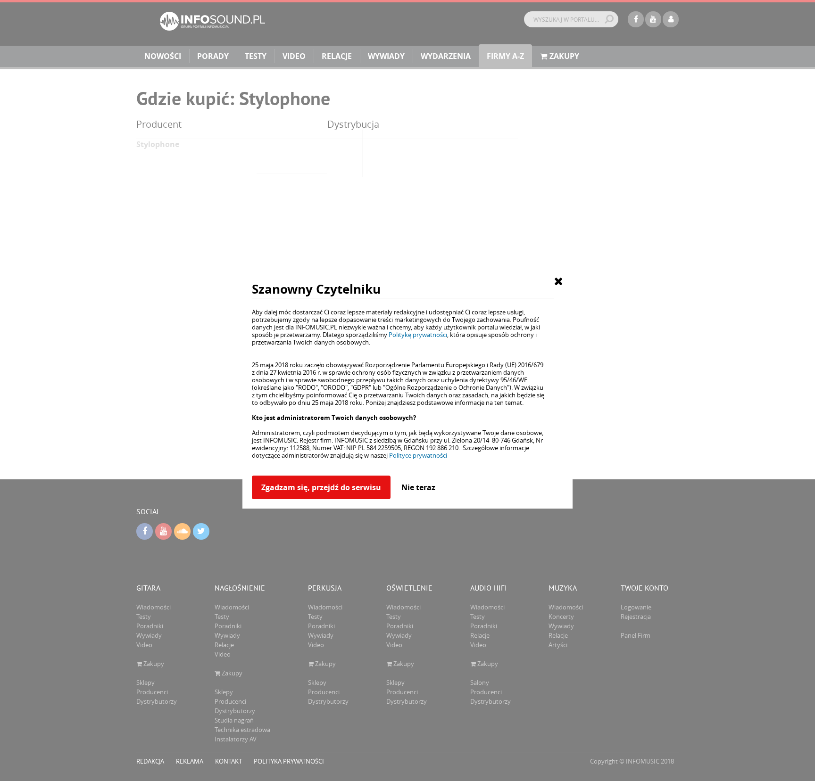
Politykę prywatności (418, 334)
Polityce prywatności (418, 455)
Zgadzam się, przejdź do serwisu (321, 487)
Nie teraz (418, 487)
